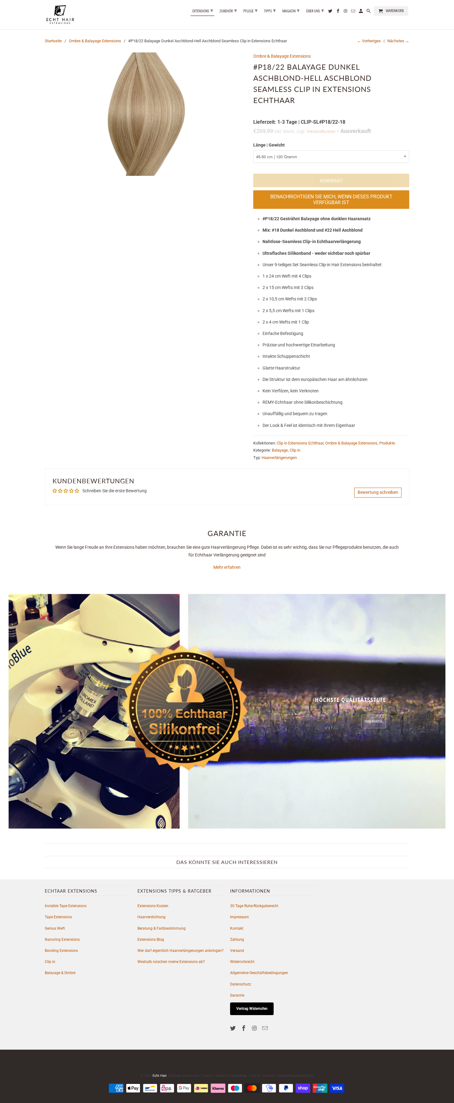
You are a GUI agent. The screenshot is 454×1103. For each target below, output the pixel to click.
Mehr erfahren (227, 567)
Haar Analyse (373, 721)
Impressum (239, 917)
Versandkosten (320, 131)
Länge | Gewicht (269, 145)
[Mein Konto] (361, 12)
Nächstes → (398, 41)
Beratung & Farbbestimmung (161, 928)
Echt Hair (159, 1076)
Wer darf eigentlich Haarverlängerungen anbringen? (180, 950)
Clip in (295, 450)
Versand (237, 950)
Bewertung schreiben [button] (378, 492)
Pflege (250, 10)
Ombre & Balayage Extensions (95, 41)
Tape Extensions (58, 917)
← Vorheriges (369, 41)
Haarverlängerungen (279, 457)
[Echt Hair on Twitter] (233, 1028)
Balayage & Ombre (60, 973)
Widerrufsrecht (242, 962)
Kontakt (236, 928)
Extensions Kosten (152, 906)
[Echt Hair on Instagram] (255, 1028)
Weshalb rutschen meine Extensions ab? (171, 962)
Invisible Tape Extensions (65, 906)
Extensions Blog (150, 939)
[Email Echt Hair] (265, 1028)
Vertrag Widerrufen (251, 1008)
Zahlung (237, 939)
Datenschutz (240, 984)
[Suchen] (369, 12)
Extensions (202, 10)
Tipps (270, 10)
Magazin (291, 10)
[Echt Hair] (60, 15)
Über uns (315, 10)
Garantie (237, 995)
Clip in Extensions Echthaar (300, 443)
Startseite (53, 41)
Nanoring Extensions (62, 939)
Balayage (280, 450)
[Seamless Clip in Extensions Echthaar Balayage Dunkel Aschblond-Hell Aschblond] (146, 114)
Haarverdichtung (151, 917)
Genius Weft (55, 928)
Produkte (387, 443)
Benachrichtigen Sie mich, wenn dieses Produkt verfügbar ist (331, 199)
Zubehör (228, 10)
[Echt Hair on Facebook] (244, 1028)
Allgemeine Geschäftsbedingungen (259, 973)
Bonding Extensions (61, 950)
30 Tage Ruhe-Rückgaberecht (254, 906)
